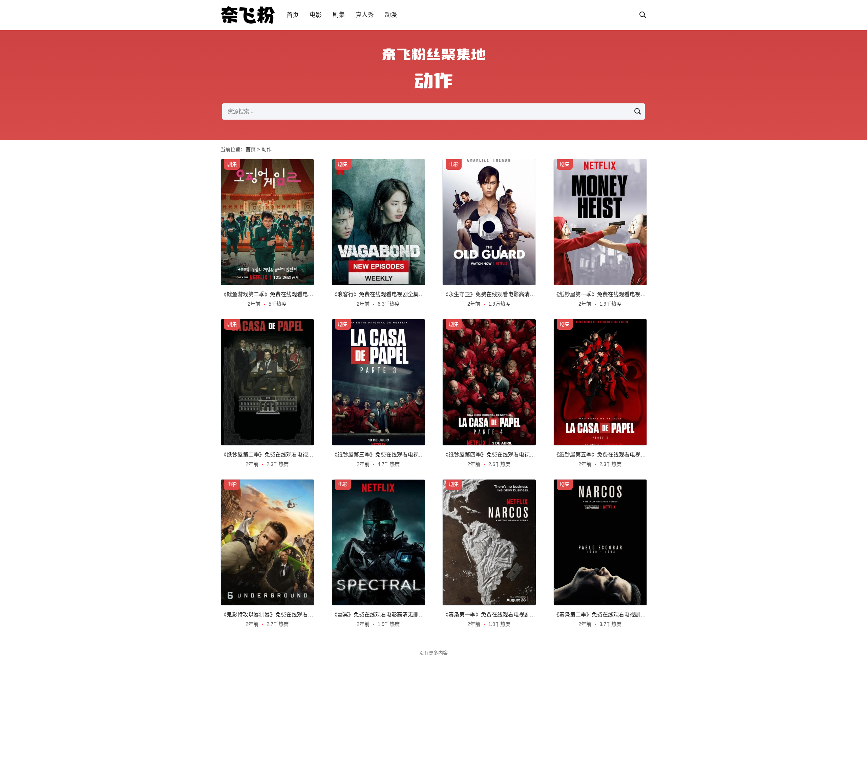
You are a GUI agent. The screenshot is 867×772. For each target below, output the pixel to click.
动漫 (391, 15)
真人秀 (365, 15)
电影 (316, 15)
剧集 (339, 15)
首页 (293, 15)
